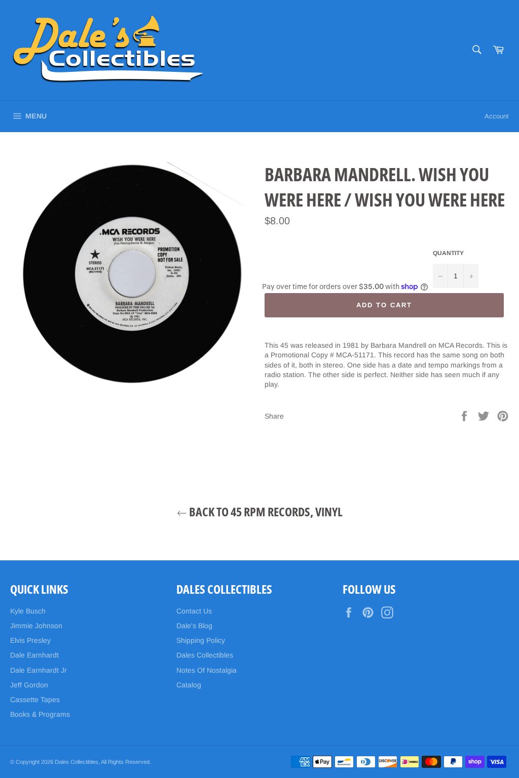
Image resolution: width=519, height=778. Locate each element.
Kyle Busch (28, 611)
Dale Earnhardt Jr (38, 670)
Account (497, 116)
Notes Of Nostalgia (206, 670)
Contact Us (194, 611)
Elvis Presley (30, 640)
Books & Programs (40, 714)
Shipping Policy (200, 640)
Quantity (448, 253)
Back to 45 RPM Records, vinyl (265, 511)
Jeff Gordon (29, 685)
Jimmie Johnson (36, 626)
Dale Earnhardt (34, 655)
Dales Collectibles (204, 655)
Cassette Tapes (35, 699)
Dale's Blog (194, 626)
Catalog (188, 685)
